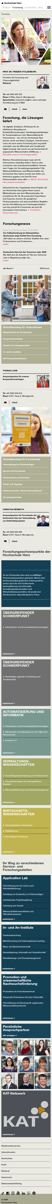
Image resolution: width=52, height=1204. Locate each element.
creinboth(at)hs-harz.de (5, 541)
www (24, 109)
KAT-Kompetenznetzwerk (14, 358)
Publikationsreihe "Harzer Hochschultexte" (22, 490)
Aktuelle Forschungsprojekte (16, 345)
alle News (7, 268)
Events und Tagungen (13, 484)
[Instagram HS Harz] (12, 1194)
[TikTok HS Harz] (2, 1194)
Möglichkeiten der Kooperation (17, 332)
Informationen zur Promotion (16, 477)
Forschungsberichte (12, 497)
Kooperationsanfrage (13, 339)
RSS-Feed (44, 268)
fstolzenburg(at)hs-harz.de (5, 109)
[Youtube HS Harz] (18, 1194)
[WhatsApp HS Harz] (28, 1194)
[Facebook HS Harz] (7, 1194)
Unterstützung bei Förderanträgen (18, 464)
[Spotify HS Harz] (33, 1194)
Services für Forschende (14, 471)
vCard (14, 109)
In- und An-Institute (12, 352)
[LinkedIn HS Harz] (23, 1194)
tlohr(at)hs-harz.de (5, 402)
